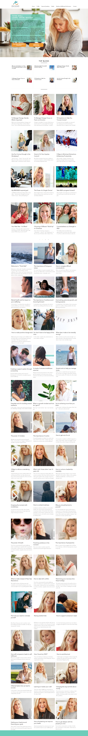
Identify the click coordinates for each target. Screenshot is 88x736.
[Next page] (48, 239)
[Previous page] (39, 239)
